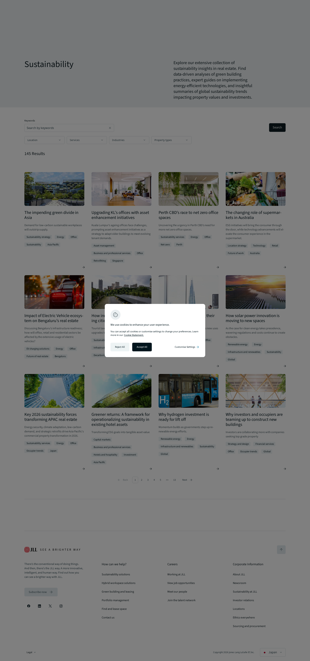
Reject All (120, 347)
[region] (155, 330)
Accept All (142, 347)
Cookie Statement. (134, 335)
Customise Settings (187, 347)
